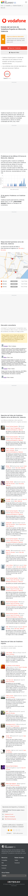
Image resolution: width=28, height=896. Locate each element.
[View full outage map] (14, 265)
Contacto (4, 868)
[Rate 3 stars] (14, 830)
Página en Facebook (10, 816)
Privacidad (4, 865)
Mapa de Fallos (15, 52)
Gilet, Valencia (18, 501)
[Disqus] (14, 361)
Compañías (8, 5)
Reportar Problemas (14, 48)
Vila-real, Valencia (20, 468)
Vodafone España (17, 5)
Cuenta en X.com (9, 814)
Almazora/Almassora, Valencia (14, 430)
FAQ (3, 862)
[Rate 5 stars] (19, 830)
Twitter (16, 860)
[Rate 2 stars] (11, 830)
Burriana (3, 250)
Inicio (2, 5)
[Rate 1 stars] (8, 830)
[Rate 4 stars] (16, 830)
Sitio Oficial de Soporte (10, 819)
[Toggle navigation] (26, 2)
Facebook (17, 862)
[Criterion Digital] (14, 882)
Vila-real (20, 248)
